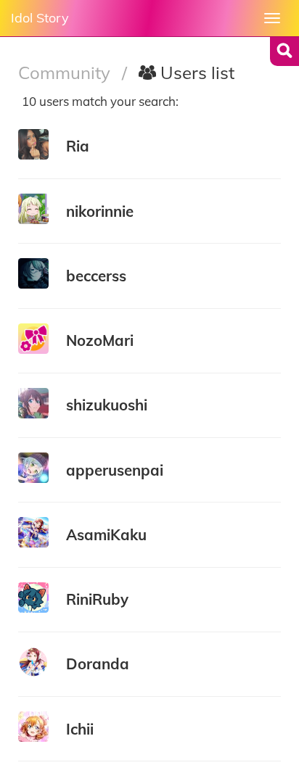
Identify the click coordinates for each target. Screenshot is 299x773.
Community (66, 72)
